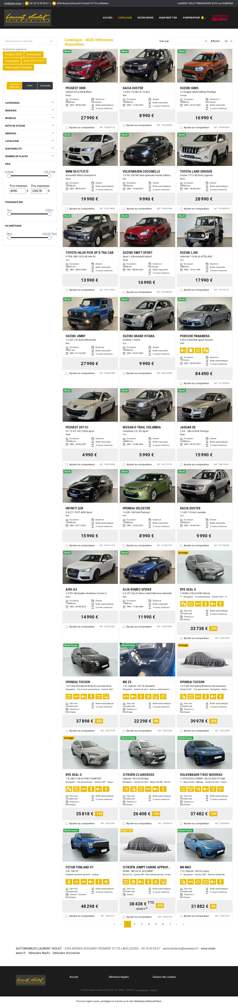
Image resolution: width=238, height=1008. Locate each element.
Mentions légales (119, 976)
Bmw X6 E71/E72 (34, 60)
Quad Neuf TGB (168, 17)
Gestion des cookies (164, 976)
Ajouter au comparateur (82, 127)
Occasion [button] (45, 85)
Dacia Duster (33, 54)
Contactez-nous (12, 3)
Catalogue (125, 17)
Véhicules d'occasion (66, 953)
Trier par (164, 41)
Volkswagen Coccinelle (18, 67)
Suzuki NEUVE (145, 17)
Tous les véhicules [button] (14, 85)
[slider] (9, 176)
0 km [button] (29, 85)
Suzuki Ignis (12, 60)
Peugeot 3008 (13, 54)
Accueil (108, 17)
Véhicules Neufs (39, 953)
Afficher (215, 41)
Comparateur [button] (193, 17)
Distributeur (220, 16)
